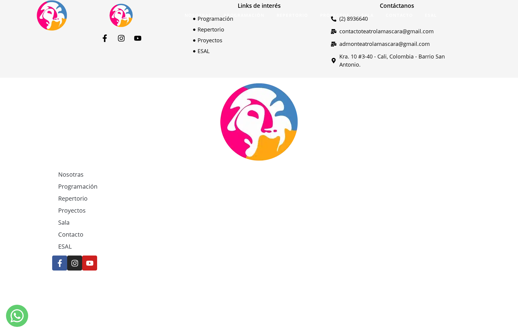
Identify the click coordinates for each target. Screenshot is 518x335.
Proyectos (335, 15)
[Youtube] (137, 38)
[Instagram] (121, 38)
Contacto (399, 15)
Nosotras (198, 15)
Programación (244, 15)
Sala (368, 15)
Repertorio (292, 15)
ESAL (431, 15)
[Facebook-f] (104, 38)
